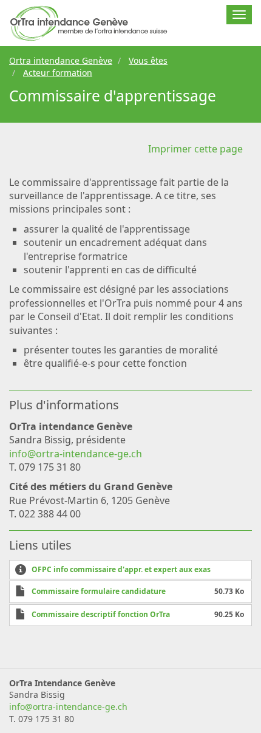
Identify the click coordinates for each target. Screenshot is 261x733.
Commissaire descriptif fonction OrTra (101, 614)
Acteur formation (57, 72)
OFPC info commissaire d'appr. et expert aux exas (121, 569)
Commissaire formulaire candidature (99, 591)
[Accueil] (89, 23)
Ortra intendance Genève (60, 60)
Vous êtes (148, 60)
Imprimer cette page (195, 148)
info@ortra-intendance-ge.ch (75, 453)
